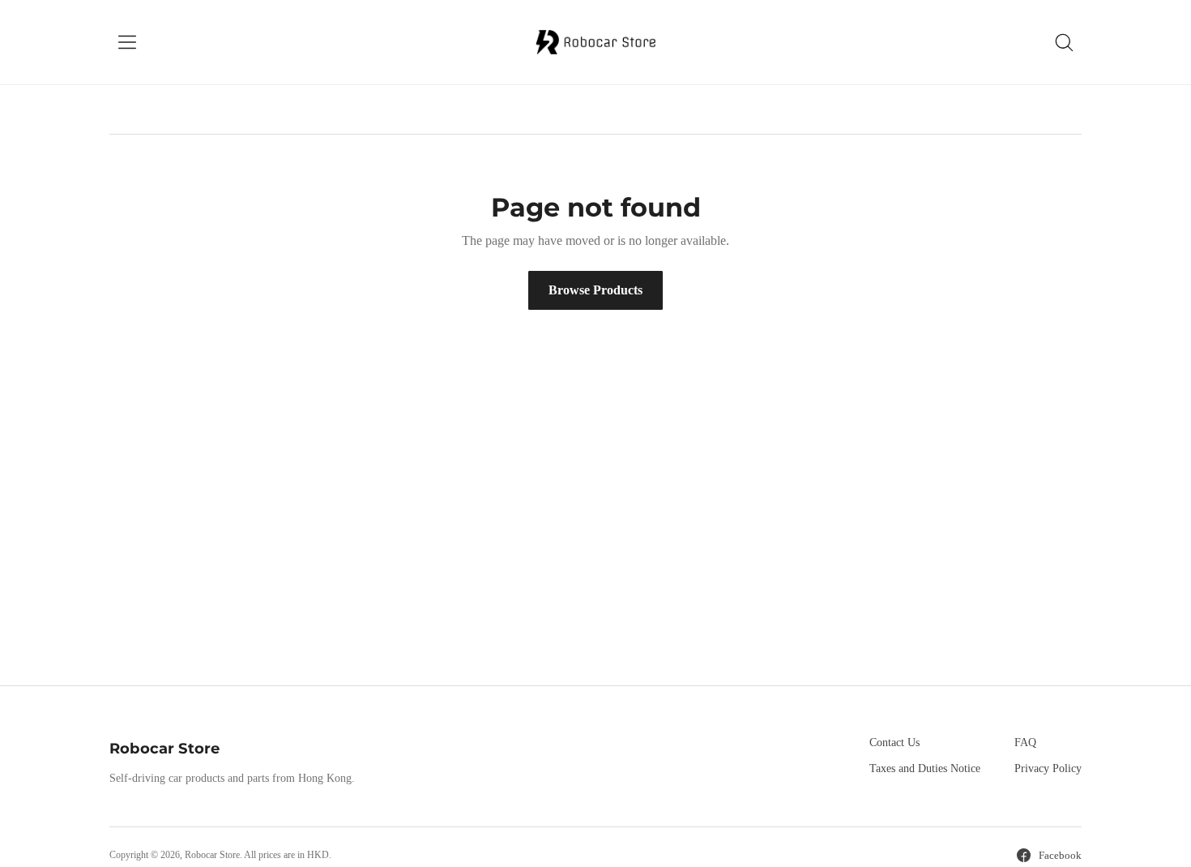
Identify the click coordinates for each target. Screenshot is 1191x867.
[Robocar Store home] (595, 42)
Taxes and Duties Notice (924, 768)
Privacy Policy (1048, 768)
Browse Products (595, 290)
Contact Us (894, 742)
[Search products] (1064, 42)
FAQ (1025, 742)
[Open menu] (127, 42)
